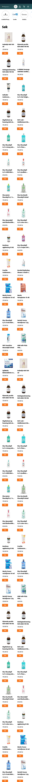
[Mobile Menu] (28, 7)
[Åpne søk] (15, 6)
